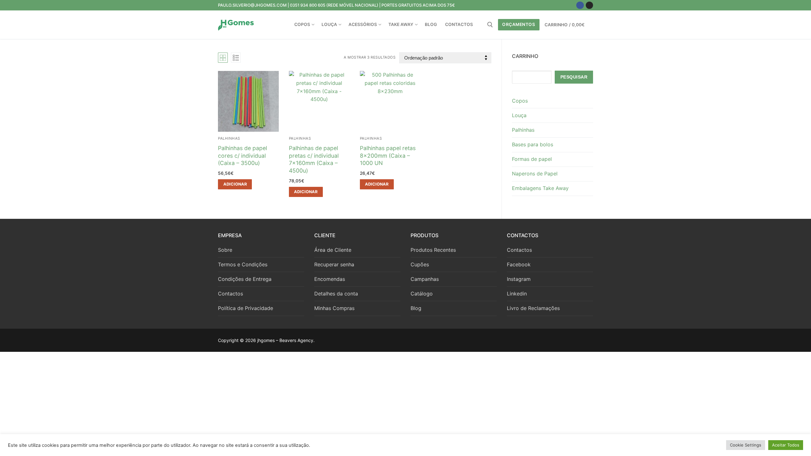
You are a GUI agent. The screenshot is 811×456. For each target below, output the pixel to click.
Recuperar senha (334, 264)
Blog (416, 308)
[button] (235, 184)
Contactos (230, 293)
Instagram (519, 279)
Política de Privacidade (245, 308)
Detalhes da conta (336, 293)
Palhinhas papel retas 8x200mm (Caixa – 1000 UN (388, 156)
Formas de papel (532, 159)
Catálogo (422, 293)
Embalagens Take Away (540, 188)
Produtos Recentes (433, 250)
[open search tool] (490, 25)
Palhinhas (229, 138)
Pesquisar (574, 77)
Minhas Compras (334, 308)
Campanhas (425, 279)
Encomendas (329, 279)
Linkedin (517, 293)
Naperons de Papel (535, 173)
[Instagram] (589, 5)
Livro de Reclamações (533, 308)
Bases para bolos (532, 144)
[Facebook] (580, 5)
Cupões (420, 264)
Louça (519, 115)
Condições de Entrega (244, 279)
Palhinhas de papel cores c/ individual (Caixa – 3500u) (242, 156)
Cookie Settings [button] (745, 444)
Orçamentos (518, 24)
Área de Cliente (332, 250)
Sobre (225, 250)
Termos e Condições (242, 264)
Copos (520, 101)
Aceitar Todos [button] (785, 444)
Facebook (519, 264)
